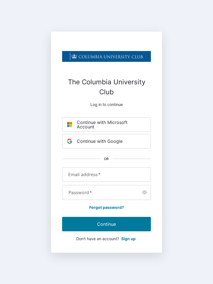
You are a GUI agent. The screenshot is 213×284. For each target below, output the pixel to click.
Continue (106, 224)
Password (80, 192)
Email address (84, 174)
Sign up (128, 238)
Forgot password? (106, 207)
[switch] (144, 192)
